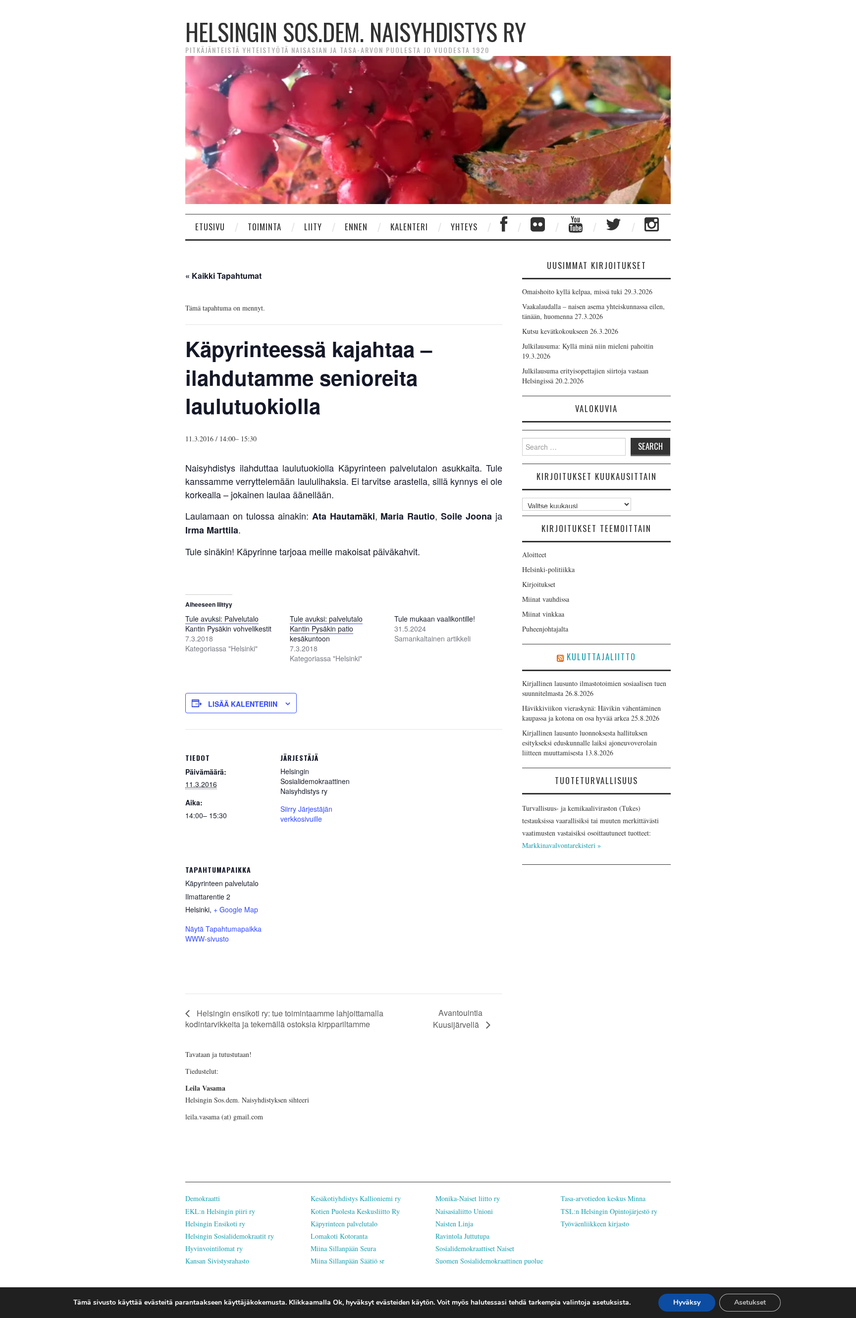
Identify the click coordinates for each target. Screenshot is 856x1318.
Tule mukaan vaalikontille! (434, 619)
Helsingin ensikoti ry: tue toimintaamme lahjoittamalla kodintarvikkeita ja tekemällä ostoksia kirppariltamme (284, 1018)
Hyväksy (686, 1302)
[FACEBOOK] (504, 226)
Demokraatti (202, 1198)
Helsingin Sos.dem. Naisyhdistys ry (355, 31)
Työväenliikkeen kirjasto (595, 1223)
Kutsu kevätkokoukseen (555, 331)
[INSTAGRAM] (652, 226)
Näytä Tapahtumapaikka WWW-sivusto (223, 934)
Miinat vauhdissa (545, 599)
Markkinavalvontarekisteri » (561, 845)
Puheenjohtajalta (545, 628)
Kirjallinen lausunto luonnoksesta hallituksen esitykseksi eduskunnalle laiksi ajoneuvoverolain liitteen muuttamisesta (589, 742)
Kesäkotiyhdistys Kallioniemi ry (356, 1198)
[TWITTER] (614, 226)
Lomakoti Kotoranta (339, 1236)
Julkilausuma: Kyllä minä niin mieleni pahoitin (587, 346)
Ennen (356, 226)
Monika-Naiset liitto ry (467, 1198)
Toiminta (264, 226)
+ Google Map (236, 909)
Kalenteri (409, 226)
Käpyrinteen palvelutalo (344, 1223)
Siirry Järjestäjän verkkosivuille (306, 814)
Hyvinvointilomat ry (214, 1248)
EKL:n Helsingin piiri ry (220, 1211)
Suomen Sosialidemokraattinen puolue (489, 1260)
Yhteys (464, 226)
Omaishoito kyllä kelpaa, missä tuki (572, 291)
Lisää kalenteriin (242, 704)
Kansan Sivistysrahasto (217, 1260)
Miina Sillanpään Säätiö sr (347, 1260)
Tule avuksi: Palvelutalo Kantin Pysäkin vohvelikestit (228, 623)
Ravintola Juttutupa (462, 1236)
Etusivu (210, 226)
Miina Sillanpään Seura (343, 1248)
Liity (313, 226)
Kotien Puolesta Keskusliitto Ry (355, 1211)
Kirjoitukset (538, 584)
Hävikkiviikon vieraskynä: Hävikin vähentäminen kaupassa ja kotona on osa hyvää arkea (591, 713)
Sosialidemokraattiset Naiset (474, 1248)
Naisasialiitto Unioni (464, 1211)
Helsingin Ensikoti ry (215, 1223)
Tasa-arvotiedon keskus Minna (603, 1198)
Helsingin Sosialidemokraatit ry (229, 1236)
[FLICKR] (538, 226)
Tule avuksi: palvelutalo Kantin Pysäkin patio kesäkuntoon (326, 628)
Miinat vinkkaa (543, 614)
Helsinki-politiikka (548, 569)
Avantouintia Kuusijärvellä (457, 1018)
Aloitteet (534, 554)
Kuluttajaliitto (601, 656)
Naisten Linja (454, 1223)
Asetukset (750, 1302)
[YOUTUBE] (575, 226)
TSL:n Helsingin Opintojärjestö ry (609, 1211)
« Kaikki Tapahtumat (223, 275)
